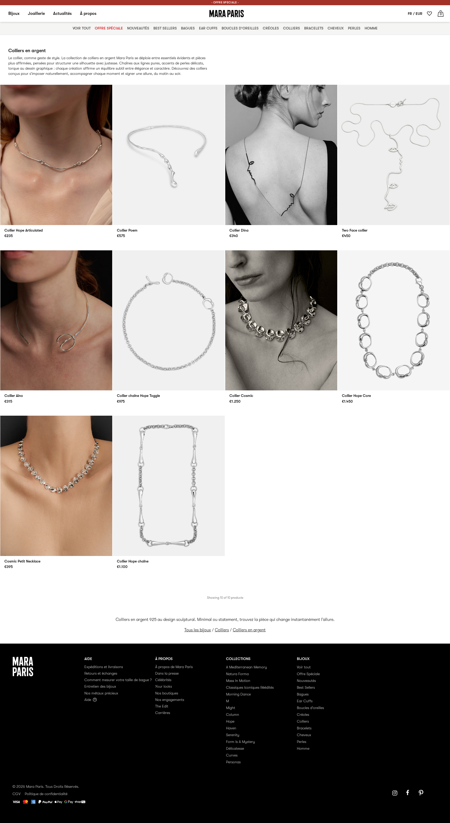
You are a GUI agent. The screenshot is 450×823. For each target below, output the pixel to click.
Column (232, 714)
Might (230, 708)
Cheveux (336, 28)
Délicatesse (235, 748)
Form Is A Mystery (240, 742)
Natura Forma (237, 674)
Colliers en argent (249, 630)
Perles (354, 28)
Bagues (188, 28)
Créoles (271, 28)
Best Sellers (165, 28)
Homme (371, 28)
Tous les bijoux (197, 630)
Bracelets (313, 28)
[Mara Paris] (226, 13)
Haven (231, 728)
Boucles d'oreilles (240, 28)
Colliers (291, 28)
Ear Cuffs (208, 28)
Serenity (232, 735)
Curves (232, 755)
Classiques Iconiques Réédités (250, 687)
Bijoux (14, 13)
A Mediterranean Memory (246, 667)
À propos (88, 13)
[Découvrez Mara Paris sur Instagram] (395, 793)
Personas (233, 762)
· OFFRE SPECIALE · (225, 2)
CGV (16, 794)
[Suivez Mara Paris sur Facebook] (409, 793)
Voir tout (82, 28)
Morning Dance (238, 694)
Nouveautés (138, 28)
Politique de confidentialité (46, 794)
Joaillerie (36, 13)
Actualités (62, 13)
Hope (230, 721)
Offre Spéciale (109, 28)
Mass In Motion (238, 681)
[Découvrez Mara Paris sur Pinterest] (422, 793)
